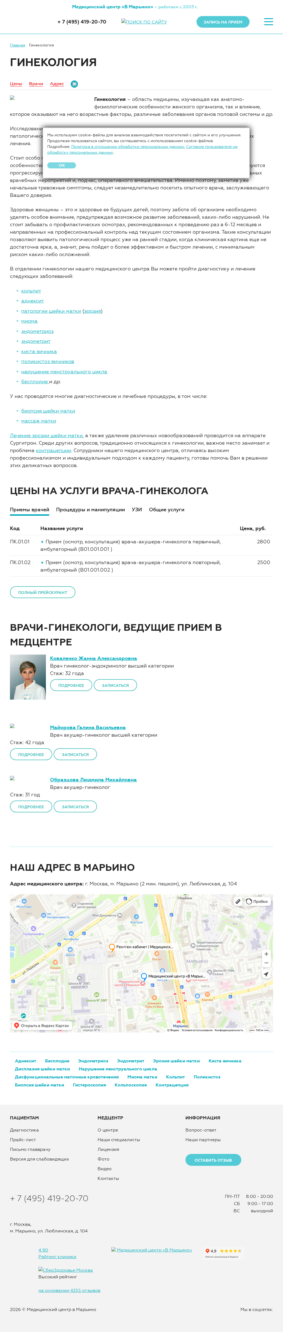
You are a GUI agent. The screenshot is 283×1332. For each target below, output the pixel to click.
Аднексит (25, 1060)
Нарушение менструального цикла (118, 1068)
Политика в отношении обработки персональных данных (127, 146)
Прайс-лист (23, 1139)
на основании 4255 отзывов (69, 1290)
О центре (108, 1129)
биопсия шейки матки (48, 411)
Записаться (115, 685)
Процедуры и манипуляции (90, 509)
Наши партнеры (203, 1139)
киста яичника (39, 351)
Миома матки (142, 1076)
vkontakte (242, 1318)
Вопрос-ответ (200, 1129)
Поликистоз (207, 1076)
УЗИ (137, 509)
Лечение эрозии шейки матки (46, 435)
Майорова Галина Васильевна (88, 727)
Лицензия (108, 1149)
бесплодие (35, 381)
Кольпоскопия (131, 1084)
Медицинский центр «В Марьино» (154, 1249)
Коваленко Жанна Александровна (93, 658)
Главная (17, 45)
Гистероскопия (89, 1084)
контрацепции (53, 450)
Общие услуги (166, 509)
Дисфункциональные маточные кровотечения (67, 1076)
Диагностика (24, 1129)
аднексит (32, 301)
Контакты (108, 1178)
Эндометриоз (93, 1060)
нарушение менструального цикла (64, 371)
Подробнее (71, 685)
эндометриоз (37, 331)
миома (29, 321)
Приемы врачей (29, 509)
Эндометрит (130, 1060)
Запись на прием (223, 22)
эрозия (92, 311)
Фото (103, 1158)
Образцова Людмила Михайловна (93, 780)
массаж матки (38, 421)
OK (62, 165)
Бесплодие (57, 1060)
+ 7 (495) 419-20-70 (81, 22)
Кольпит (175, 1076)
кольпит (31, 291)
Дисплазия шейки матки (42, 1068)
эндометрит (36, 341)
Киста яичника (225, 1060)
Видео (105, 1168)
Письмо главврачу (30, 1149)
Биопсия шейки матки (39, 1084)
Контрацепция (172, 1084)
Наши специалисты (119, 1139)
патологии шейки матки (51, 311)
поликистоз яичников (47, 361)
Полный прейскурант (42, 592)
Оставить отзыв (213, 1160)
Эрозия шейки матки (176, 1060)
